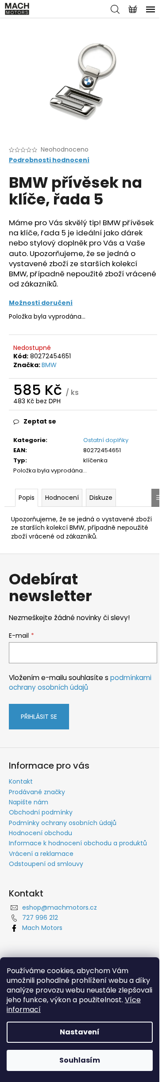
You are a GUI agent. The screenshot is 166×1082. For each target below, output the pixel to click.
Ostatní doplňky (105, 440)
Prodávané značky (37, 792)
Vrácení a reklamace (41, 853)
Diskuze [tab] (100, 497)
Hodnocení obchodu (40, 833)
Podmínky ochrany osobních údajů (62, 822)
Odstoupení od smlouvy (46, 863)
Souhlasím (79, 1060)
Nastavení (80, 1032)
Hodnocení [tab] (62, 497)
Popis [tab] (27, 497)
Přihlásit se (39, 716)
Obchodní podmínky (41, 812)
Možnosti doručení (41, 302)
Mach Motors (42, 927)
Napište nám (28, 802)
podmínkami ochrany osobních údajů (80, 682)
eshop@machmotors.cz (59, 907)
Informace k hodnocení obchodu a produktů (78, 843)
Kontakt (21, 781)
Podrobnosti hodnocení (49, 160)
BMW (49, 365)
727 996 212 (40, 917)
